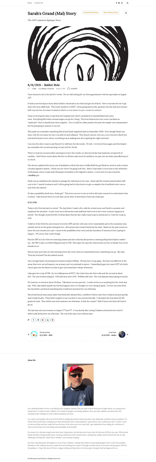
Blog (34, 88)
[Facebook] (116, 3)
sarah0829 (74, 88)
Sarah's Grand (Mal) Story (52, 13)
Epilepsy (44, 88)
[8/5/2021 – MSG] (34, 334)
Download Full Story (90, 12)
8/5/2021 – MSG (46, 335)
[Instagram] (122, 3)
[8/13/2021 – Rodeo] (122, 334)
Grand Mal (50, 88)
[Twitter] (119, 3)
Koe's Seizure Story (111, 12)
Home (30, 3)
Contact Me (38, 3)
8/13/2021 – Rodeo (109, 335)
